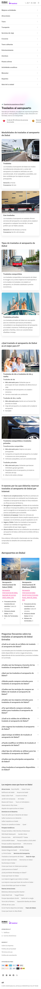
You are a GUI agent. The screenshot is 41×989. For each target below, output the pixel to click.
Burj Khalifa (15, 789)
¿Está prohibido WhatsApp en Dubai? (14, 873)
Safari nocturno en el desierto (11, 818)
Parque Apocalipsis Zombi (10, 898)
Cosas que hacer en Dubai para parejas (14, 866)
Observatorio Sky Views (9, 805)
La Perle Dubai (6, 853)
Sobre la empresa (7, 945)
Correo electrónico (10, 936)
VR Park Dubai (24, 850)
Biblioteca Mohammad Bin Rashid (13, 892)
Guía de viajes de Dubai (9, 860)
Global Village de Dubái (9, 850)
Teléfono (6, 932)
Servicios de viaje (8, 33)
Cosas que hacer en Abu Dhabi (12, 911)
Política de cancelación (9, 955)
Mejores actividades (9, 10)
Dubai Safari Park (7, 796)
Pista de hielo (6, 837)
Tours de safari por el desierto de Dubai (15, 815)
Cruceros (5, 38)
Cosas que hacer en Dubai (10, 876)
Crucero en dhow (21, 796)
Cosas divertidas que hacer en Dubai (14, 885)
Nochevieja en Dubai (8, 863)
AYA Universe (27, 844)
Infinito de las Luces (8, 905)
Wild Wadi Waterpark (9, 834)
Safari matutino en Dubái (10, 821)
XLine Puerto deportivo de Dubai (12, 908)
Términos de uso (7, 952)
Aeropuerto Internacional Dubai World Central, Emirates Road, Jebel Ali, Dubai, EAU (30, 595)
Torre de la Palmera (8, 901)
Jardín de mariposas (8, 799)
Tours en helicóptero (22, 802)
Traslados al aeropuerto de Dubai (13, 856)
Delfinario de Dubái (8, 792)
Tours (4, 21)
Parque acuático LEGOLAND (26, 840)
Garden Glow (22, 834)
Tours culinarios (7, 44)
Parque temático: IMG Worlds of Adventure (16, 831)
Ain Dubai (21, 799)
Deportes (5, 78)
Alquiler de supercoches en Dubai (13, 808)
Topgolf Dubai (19, 895)
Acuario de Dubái (22, 792)
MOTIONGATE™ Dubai (20, 837)
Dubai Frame (26, 789)
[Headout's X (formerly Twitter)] (17, 975)
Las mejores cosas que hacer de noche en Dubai (17, 882)
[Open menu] (38, 3)
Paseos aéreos (7, 61)
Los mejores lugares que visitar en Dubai (15, 879)
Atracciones (6, 16)
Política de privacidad (9, 949)
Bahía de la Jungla (27, 898)
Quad (24, 824)
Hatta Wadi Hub (7, 895)
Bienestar (5, 73)
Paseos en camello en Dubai (11, 824)
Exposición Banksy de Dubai (26, 901)
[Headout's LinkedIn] (3, 975)
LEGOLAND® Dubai (8, 840)
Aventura (5, 56)
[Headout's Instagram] (6, 975)
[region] (20, 592)
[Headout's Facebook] (13, 975)
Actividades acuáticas (9, 67)
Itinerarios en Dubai (26, 860)
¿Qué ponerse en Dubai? (10, 869)
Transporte (5, 27)
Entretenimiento (7, 50)
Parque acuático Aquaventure (11, 844)
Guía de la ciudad (8, 84)
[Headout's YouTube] (10, 975)
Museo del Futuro (7, 802)
